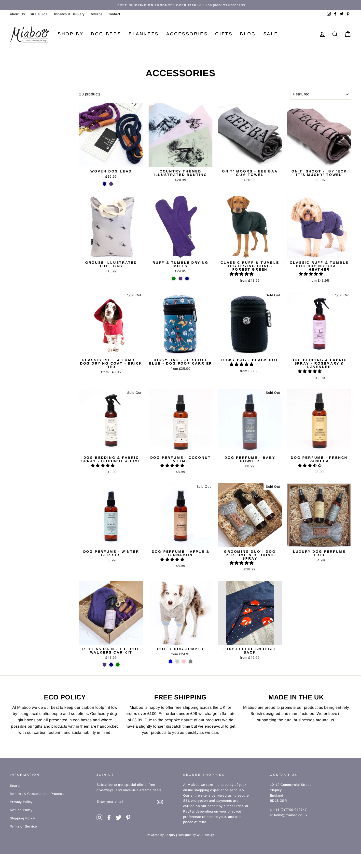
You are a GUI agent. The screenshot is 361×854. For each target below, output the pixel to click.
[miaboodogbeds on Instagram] (99, 817)
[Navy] (104, 184)
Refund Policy (21, 810)
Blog (248, 33)
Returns (96, 14)
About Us (17, 14)
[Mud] (117, 184)
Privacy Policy (21, 802)
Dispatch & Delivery (69, 14)
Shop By (70, 33)
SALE (270, 33)
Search (15, 786)
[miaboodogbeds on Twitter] (119, 817)
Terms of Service (23, 826)
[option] (180, 5)
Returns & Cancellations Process (37, 794)
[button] (242, 274)
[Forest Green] (173, 278)
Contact (114, 14)
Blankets (144, 33)
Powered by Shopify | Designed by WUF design (180, 835)
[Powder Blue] (170, 661)
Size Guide (39, 14)
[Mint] (177, 661)
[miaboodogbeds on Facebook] (109, 817)
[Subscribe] (160, 802)
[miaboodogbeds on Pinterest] (128, 817)
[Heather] (111, 184)
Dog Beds (106, 33)
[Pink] (183, 661)
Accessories (187, 33)
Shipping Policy (22, 818)
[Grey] (190, 661)
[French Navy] (111, 664)
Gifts (224, 33)
